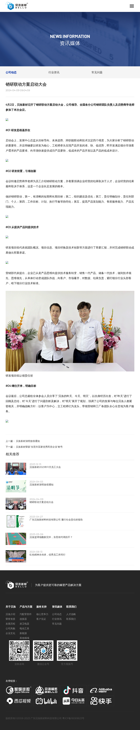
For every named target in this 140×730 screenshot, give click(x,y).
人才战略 (71, 614)
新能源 (23, 633)
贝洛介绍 (10, 614)
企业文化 (10, 633)
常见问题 (97, 72)
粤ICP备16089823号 (73, 718)
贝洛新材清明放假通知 (28, 440)
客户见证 (41, 618)
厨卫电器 (24, 623)
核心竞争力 (42, 614)
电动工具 (24, 628)
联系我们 (71, 618)
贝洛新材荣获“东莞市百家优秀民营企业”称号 (39, 446)
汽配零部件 (26, 614)
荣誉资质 (10, 618)
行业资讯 (53, 72)
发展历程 (10, 623)
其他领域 (24, 637)
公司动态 (11, 72)
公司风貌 (10, 628)
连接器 (23, 618)
